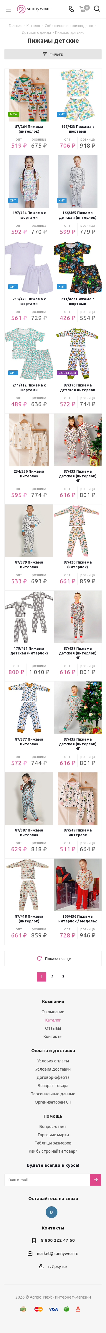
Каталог (53, 1020)
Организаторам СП (53, 1102)
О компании (53, 1011)
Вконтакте (51, 1212)
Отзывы (53, 1028)
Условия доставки (53, 1069)
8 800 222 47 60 (58, 1240)
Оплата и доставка (53, 1050)
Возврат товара (53, 1085)
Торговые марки (53, 1134)
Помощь (53, 1116)
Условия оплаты (53, 1061)
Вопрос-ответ (53, 1126)
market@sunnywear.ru (57, 1253)
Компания (53, 1001)
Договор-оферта (53, 1077)
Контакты (53, 1036)
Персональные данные (53, 1094)
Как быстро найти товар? (53, 1151)
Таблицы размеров (53, 1143)
